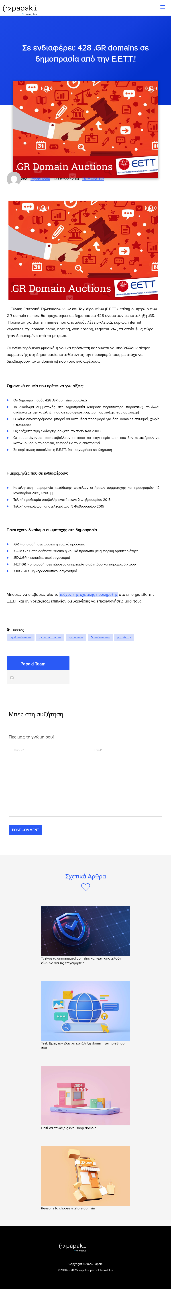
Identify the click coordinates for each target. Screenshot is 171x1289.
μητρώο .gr (124, 637)
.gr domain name (20, 637)
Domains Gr (93, 179)
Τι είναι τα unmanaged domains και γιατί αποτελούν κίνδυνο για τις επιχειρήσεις (81, 960)
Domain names (100, 637)
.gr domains (76, 637)
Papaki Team (40, 179)
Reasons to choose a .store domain (68, 1208)
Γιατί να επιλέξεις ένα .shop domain (69, 1128)
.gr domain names (50, 637)
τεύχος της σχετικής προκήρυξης (88, 594)
